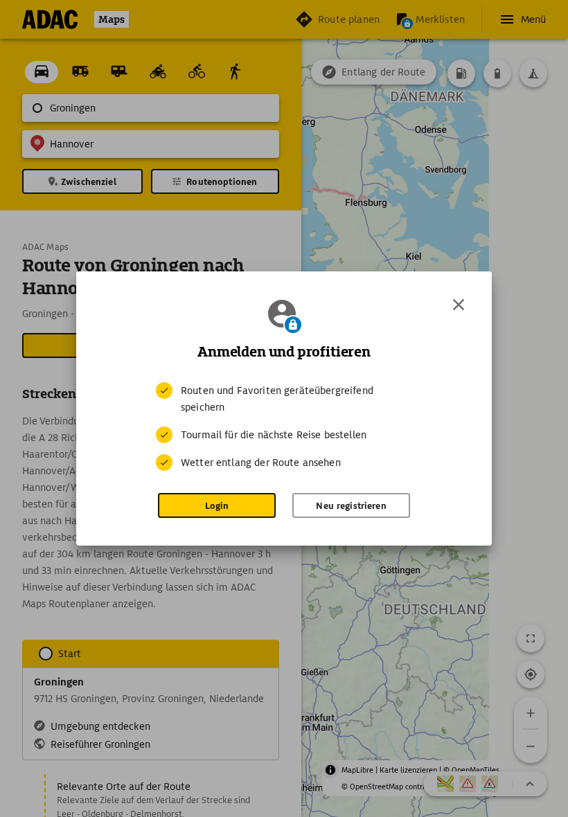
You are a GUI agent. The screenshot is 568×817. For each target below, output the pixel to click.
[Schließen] (458, 304)
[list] (284, 426)
